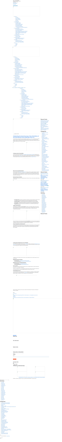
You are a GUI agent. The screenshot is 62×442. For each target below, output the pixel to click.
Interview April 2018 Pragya (45, 156)
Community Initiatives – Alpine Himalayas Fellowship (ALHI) (45, 139)
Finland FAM (43, 147)
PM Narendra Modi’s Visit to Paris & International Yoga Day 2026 (44, 177)
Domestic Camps (3, 408)
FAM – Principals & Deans (45, 146)
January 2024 (44, 211)
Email (14, 353)
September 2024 (44, 206)
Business (43, 136)
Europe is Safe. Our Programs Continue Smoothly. (44, 190)
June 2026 (43, 194)
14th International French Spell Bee (5, 403)
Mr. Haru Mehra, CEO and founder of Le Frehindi (28, 154)
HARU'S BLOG (3, 417)
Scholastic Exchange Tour (4, 427)
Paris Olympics (44, 160)
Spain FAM (43, 163)
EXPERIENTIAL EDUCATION (4, 411)
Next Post (14, 296)
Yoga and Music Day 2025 (45, 169)
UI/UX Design (43, 168)
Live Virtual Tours (44, 158)
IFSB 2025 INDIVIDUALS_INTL (25, 264)
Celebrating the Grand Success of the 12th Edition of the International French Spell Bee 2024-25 (26, 136)
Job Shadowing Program (45, 157)
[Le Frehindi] (14, 87)
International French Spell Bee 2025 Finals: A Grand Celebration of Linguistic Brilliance (23, 297)
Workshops (2, 432)
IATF (42, 153)
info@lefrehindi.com (16, 363)
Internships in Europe (3, 421)
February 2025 (3, 390)
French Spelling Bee (44, 150)
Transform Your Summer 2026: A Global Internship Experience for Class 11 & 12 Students (45, 129)
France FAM (2, 413)
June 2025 (43, 199)
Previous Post (14, 293)
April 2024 (2, 397)
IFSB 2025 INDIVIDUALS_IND (23, 263)
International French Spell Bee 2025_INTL (26, 261)
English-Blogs (44, 143)
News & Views (44, 159)
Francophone (2, 414)
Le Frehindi (26, 243)
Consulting (43, 140)
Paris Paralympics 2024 (45, 161)
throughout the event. (33, 156)
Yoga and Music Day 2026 (45, 170)
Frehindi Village (44, 149)
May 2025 (43, 200)
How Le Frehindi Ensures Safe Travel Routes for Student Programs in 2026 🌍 (44, 123)
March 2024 (43, 210)
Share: (14, 292)
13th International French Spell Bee (5, 402)
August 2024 (44, 207)
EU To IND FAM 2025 (44, 144)
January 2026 (44, 196)
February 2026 (3, 383)
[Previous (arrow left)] (0, 438)
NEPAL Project (3, 424)
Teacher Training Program (45, 167)
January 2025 (44, 203)
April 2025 (43, 201)
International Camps (3, 420)
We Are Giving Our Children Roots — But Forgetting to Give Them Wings (44, 127)
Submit (14, 354)
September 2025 (44, 197)
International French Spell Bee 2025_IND (24, 260)
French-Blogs (44, 151)
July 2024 (43, 208)
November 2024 (44, 205)
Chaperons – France (44, 137)
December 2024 (44, 204)
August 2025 (44, 198)
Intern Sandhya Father (45, 154)
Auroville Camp (44, 135)
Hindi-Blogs (43, 152)
